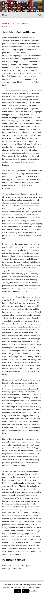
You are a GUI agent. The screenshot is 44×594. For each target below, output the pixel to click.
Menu (4, 15)
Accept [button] (17, 591)
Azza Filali (21, 23)
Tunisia (12, 23)
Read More (33, 591)
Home (4, 23)
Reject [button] (25, 591)
